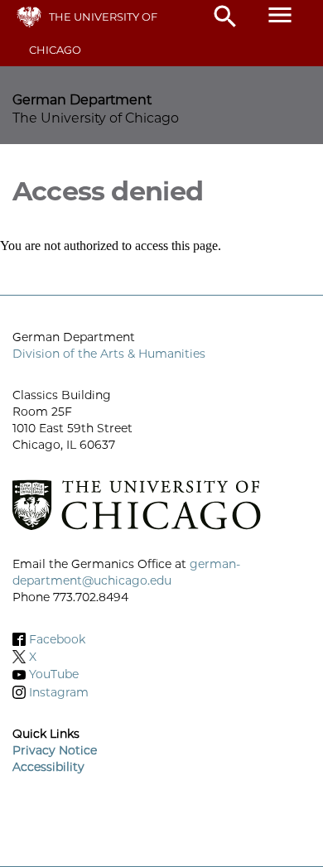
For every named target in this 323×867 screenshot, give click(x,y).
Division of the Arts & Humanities (108, 353)
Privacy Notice (54, 750)
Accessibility (48, 766)
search (225, 16)
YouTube (54, 674)
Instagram (59, 692)
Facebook (57, 639)
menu (280, 15)
